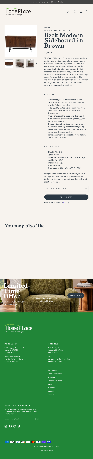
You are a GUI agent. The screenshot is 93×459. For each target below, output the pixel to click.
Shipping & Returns (56, 189)
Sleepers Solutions (55, 381)
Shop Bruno (76, 296)
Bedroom (51, 388)
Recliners (51, 377)
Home (46, 27)
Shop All (51, 391)
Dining (50, 384)
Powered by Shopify (46, 450)
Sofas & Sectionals (55, 374)
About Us (51, 395)
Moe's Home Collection (57, 31)
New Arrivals (52, 370)
